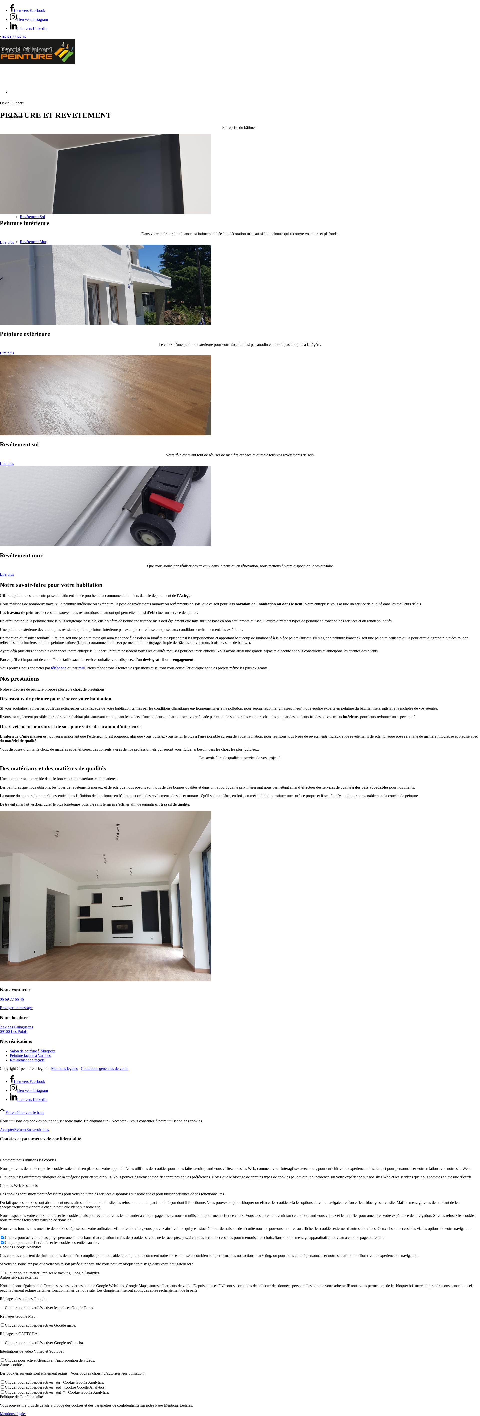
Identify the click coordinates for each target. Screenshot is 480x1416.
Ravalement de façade (27, 1060)
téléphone (58, 668)
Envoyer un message (16, 1008)
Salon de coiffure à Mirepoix (32, 1051)
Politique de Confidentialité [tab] (21, 1397)
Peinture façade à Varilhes (30, 1055)
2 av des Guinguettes (16, 1029)
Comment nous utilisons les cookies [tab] (28, 1160)
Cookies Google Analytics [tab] (21, 1247)
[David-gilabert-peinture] (37, 63)
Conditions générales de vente (104, 1068)
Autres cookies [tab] (12, 1365)
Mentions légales (64, 1068)
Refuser (20, 1129)
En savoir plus (37, 1129)
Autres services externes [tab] (19, 1277)
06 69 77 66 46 (14, 37)
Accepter (7, 1129)
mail (81, 668)
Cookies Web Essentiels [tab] (19, 1185)
